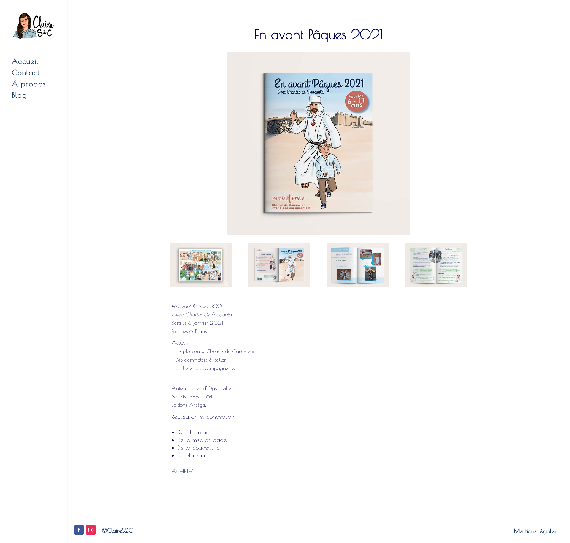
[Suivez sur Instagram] (91, 530)
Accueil (25, 62)
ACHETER (182, 471)
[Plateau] (201, 287)
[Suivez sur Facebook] (79, 530)
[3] (358, 287)
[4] (279, 287)
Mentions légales (535, 531)
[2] (436, 287)
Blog (19, 96)
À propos (29, 85)
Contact (26, 73)
